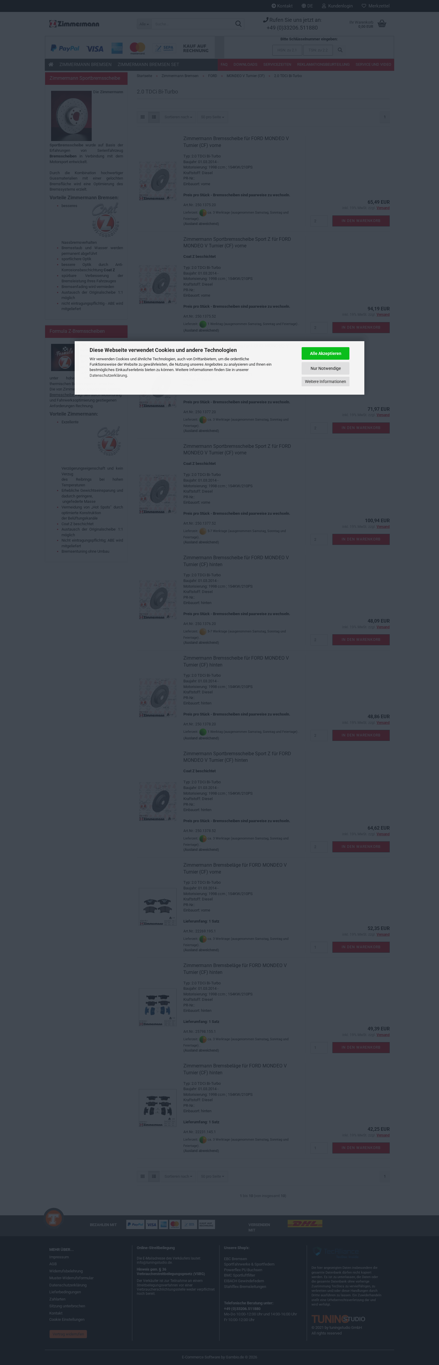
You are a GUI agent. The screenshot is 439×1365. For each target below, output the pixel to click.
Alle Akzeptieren (325, 353)
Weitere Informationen (325, 381)
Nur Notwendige (326, 368)
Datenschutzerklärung (108, 375)
